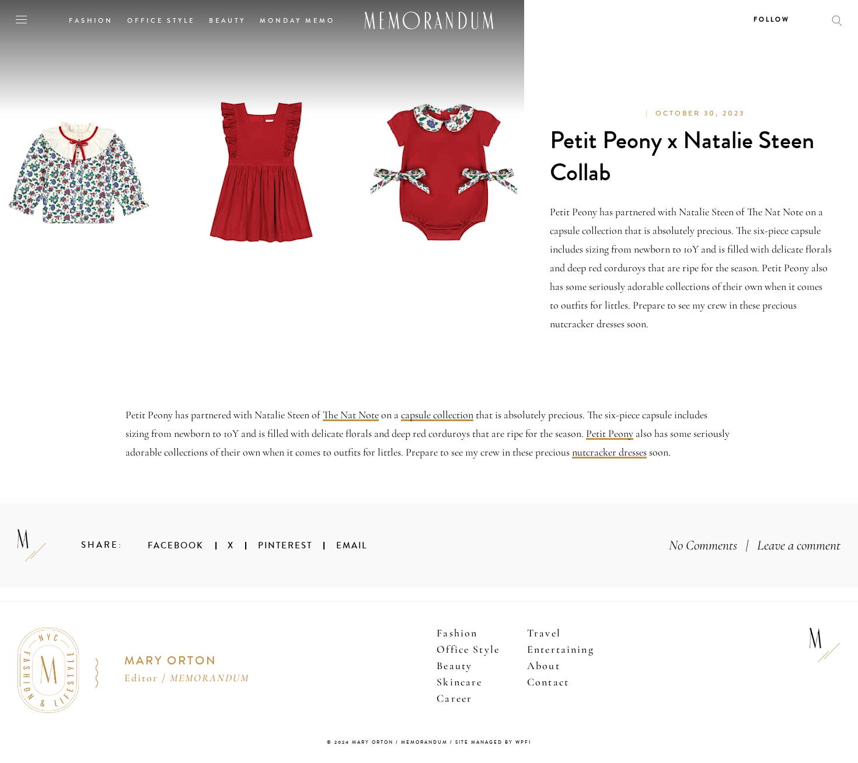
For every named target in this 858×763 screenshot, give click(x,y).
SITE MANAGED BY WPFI (493, 742)
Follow (772, 19)
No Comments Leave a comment (754, 545)
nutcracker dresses (609, 452)
